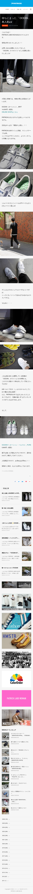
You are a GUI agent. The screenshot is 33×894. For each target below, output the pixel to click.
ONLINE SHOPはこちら (10, 112)
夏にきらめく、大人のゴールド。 (19, 783)
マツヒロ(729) (5, 471)
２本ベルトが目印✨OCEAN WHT (12, 523)
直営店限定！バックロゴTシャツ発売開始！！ (15, 538)
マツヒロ (5, 25)
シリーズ (25, 9)
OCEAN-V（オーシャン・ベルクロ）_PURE (16, 445)
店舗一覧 (19, 9)
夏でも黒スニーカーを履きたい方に (20, 741)
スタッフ (13, 9)
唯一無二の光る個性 (7, 508)
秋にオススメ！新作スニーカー (18, 808)
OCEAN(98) (10, 471)
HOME (7, 9)
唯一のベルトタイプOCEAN (10, 568)
